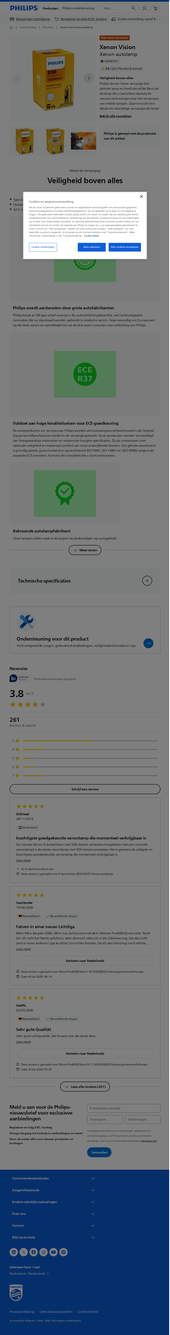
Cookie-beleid (90, 236)
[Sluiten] (139, 196)
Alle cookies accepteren (123, 247)
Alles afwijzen (90, 247)
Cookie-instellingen (41, 247)
